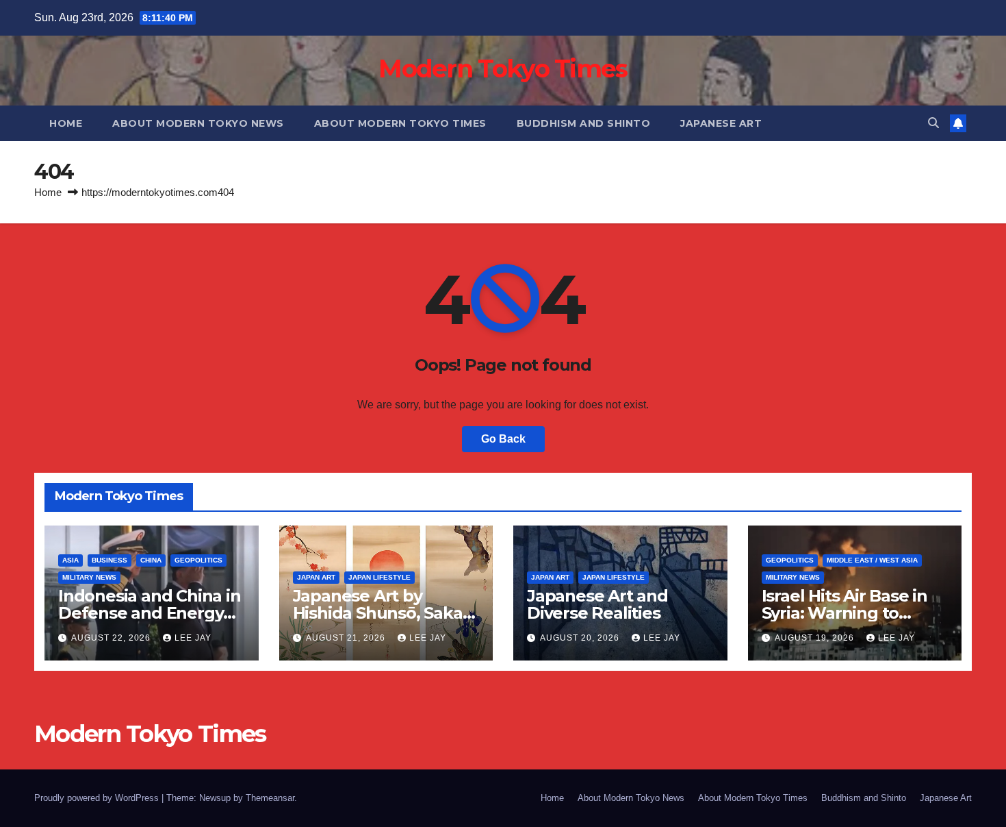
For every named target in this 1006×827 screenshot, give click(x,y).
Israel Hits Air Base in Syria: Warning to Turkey (844, 613)
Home (65, 123)
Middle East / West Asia (872, 560)
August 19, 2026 (816, 638)
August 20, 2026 (581, 638)
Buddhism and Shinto (584, 123)
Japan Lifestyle (379, 577)
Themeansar (270, 798)
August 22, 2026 (112, 638)
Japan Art (316, 577)
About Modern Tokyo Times (400, 123)
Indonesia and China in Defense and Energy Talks (149, 613)
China (151, 560)
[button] (933, 123)
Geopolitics (198, 560)
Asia (70, 560)
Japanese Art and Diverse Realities (597, 604)
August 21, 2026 (347, 638)
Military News (89, 577)
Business (109, 560)
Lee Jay (193, 638)
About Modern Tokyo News (198, 123)
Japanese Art (721, 123)
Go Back (503, 439)
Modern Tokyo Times (502, 68)
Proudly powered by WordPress (98, 798)
